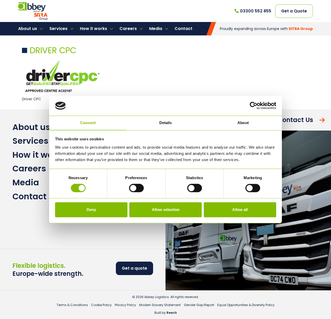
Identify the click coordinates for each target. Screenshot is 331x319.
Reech (172, 312)
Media (156, 29)
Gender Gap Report (199, 305)
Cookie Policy (101, 305)
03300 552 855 (255, 11)
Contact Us (295, 120)
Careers (128, 29)
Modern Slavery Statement (160, 305)
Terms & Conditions (72, 305)
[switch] (136, 188)
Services (59, 29)
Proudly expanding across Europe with (266, 28)
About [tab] (243, 122)
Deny (91, 209)
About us (28, 29)
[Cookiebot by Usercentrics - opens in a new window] (253, 106)
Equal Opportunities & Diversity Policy (246, 305)
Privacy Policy (125, 305)
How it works (94, 29)
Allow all (240, 209)
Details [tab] (165, 122)
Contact (183, 29)
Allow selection (165, 209)
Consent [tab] (88, 122)
